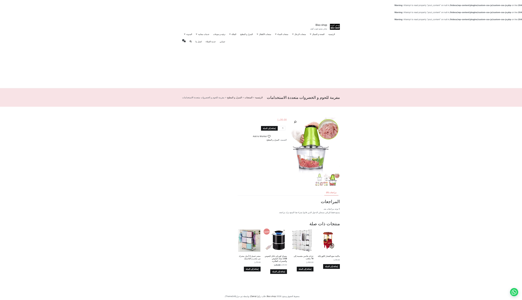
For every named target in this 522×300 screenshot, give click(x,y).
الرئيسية (331, 34)
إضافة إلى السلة (269, 128)
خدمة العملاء (211, 41)
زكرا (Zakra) (255, 296)
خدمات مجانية (203, 34)
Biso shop (321, 25)
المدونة (189, 34)
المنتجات (248, 97)
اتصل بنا (198, 41)
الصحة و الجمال (318, 34)
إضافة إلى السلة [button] (331, 266)
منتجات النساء (282, 34)
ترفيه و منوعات (219, 34)
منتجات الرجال (300, 34)
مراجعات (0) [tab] (331, 192)
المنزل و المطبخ (246, 34)
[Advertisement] (261, 66)
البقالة (234, 34)
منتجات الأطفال (265, 34)
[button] (295, 122)
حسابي (222, 41)
